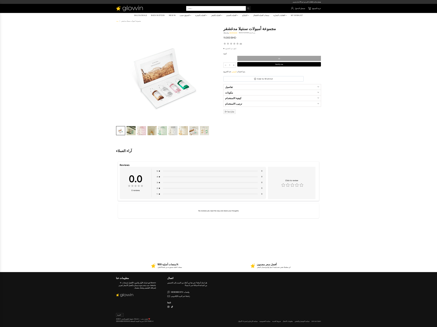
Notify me (279, 64)
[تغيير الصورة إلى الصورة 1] (120, 130)
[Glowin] (129, 8)
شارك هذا (230, 112)
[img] (231, 44)
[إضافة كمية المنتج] (234, 65)
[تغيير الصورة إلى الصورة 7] (183, 130)
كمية (225, 54)
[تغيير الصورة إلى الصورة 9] (204, 130)
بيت (117, 21)
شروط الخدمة (276, 321)
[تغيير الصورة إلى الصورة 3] (141, 130)
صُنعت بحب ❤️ (145, 319)
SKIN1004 (233, 33)
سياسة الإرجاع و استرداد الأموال (248, 321)
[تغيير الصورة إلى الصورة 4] (152, 130)
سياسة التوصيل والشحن (302, 321)
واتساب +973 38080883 (180, 292)
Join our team (316, 321)
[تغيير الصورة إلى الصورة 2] (131, 130)
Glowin (136, 319)
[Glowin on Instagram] (168, 307)
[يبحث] (248, 8)
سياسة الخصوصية (264, 321)
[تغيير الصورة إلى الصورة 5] (162, 130)
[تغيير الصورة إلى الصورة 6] (173, 130)
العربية (119, 315)
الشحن (234, 71)
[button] (209, 171)
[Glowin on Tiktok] (172, 307)
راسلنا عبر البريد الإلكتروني (180, 296)
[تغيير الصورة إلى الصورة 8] (193, 130)
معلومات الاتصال (288, 321)
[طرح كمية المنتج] (226, 65)
